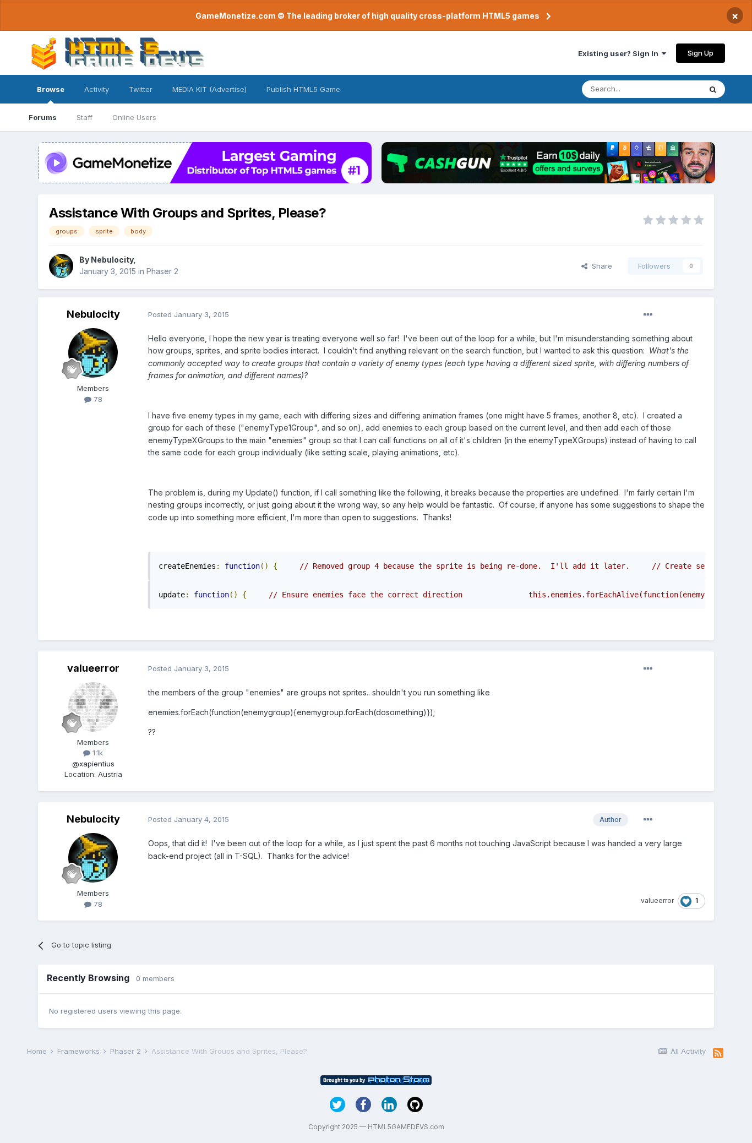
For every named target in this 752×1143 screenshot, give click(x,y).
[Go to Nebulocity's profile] (61, 266)
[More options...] (648, 315)
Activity (96, 89)
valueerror (93, 668)
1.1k (96, 752)
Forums (43, 117)
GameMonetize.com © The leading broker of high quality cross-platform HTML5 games (367, 15)
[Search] (713, 89)
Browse (50, 89)
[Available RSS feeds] (718, 1053)
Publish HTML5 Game (303, 89)
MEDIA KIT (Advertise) (209, 89)
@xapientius (93, 763)
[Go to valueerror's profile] (93, 707)
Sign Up (700, 52)
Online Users (134, 117)
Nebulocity (112, 259)
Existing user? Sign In (620, 53)
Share (599, 266)
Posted (188, 314)
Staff (84, 117)
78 (96, 399)
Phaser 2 (162, 271)
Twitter (140, 89)
